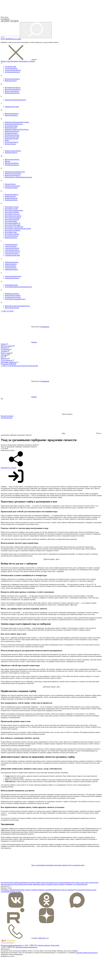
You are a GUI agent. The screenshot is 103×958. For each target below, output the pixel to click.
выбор (16, 882)
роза (25, 884)
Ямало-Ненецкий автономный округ (17, 306)
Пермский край (10, 196)
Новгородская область (12, 175)
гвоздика (32, 882)
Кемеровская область (12, 131)
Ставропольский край (12, 255)
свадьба (30, 884)
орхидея (92, 882)
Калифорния (44, 326)
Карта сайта (55, 945)
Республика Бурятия (12, 212)
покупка (4, 884)
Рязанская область (11, 237)
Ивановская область (12, 113)
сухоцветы (49, 884)
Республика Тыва (11, 232)
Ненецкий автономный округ (15, 172)
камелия (67, 882)
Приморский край (11, 198)
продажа (20, 884)
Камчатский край (11, 127)
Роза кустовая (16, 39)
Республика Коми (11, 221)
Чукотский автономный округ (15, 299)
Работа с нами (6, 353)
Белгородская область (12, 79)
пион (96, 882)
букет (12, 882)
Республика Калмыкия (12, 217)
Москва (3, 61)
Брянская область (11, 80)
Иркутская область (11, 115)
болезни (7, 882)
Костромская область (12, 135)
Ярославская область (12, 308)
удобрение (69, 884)
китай (72, 882)
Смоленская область (12, 253)
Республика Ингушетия (13, 216)
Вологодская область (12, 91)
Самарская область (11, 244)
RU (2, 398)
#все (2, 882)
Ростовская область (11, 236)
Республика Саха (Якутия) (14, 227)
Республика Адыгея (12, 207)
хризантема (80, 884)
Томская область (10, 266)
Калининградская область (14, 124)
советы (43, 884)
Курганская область (11, 142)
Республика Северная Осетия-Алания (18, 228)
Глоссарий (4, 355)
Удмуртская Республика (13, 276)
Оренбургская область (12, 186)
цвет (86, 884)
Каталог (4, 344)
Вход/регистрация (20, 366)
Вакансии (4, 358)
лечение (77, 882)
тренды (56, 884)
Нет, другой (14, 21)
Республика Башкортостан (14, 210)
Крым (7, 140)
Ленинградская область (13, 151)
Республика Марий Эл (12, 223)
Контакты (4, 347)
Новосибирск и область (27, 61)
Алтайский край (10, 66)
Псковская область (11, 200)
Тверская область (11, 264)
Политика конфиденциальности (12, 945)
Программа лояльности (9, 362)
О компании (5, 349)
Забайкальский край (12, 106)
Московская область (12, 163)
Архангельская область (13, 70)
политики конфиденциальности (87, 952)
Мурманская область (12, 165)
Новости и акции (7, 346)
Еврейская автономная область (15, 100)
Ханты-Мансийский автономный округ (18, 287)
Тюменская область (11, 269)
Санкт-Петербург (12, 61)
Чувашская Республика (13, 297)
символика (36, 884)
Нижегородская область (13, 173)
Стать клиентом (6, 360)
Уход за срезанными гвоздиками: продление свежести (50, 865)
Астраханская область (12, 72)
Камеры (34, 342)
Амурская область (11, 68)
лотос (87, 882)
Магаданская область (12, 159)
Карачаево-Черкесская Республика (16, 129)
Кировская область (11, 133)
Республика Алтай (11, 208)
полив (9, 884)
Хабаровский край (11, 285)
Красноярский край (11, 138)
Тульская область (10, 267)
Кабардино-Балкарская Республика (17, 122)
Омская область (10, 184)
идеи (56, 882)
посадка (14, 884)
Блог (2, 357)
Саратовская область (12, 248)
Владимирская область (12, 87)
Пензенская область (11, 194)
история (61, 882)
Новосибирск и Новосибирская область (18, 177)
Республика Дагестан (12, 214)
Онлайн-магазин (32, 366)
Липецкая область (11, 152)
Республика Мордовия (12, 225)
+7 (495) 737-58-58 (7, 311)
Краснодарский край (12, 137)
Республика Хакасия (12, 234)
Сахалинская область (12, 250)
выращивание (24, 882)
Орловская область (11, 187)
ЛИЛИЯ (8, 39)
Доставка (4, 351)
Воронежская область (12, 93)
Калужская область (11, 126)
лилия (82, 882)
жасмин (51, 882)
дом (46, 882)
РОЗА (3, 39)
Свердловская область (12, 252)
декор (43, 882)
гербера (38, 882)
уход (74, 884)
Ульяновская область (12, 278)
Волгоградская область (13, 89)
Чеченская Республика (12, 295)
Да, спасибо (5, 21)
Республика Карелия (12, 219)
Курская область (10, 144)
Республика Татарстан (12, 230)
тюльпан (62, 884)
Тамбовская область (12, 262)
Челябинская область (12, 293)
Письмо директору (44, 945)
